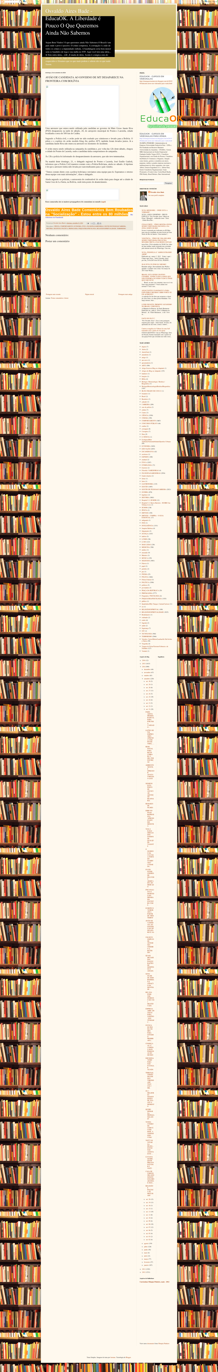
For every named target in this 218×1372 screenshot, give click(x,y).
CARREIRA (146, 404)
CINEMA (145, 418)
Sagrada (144, 623)
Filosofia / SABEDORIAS (150, 470)
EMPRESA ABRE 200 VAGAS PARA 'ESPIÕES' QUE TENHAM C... (150, 1015)
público (144, 601)
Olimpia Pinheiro (163, 1343)
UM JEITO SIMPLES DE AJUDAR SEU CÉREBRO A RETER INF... (150, 944)
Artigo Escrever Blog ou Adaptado (153, 368)
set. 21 (148, 709)
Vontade (144, 651)
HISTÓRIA (49, 228)
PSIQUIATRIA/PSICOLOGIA (87, 228)
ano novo (145, 360)
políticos (144, 585)
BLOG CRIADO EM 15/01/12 (151, 391)
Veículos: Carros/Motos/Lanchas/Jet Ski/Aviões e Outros (157, 640)
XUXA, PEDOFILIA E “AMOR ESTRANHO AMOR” (157, 253)
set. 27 (148, 690)
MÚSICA (145, 558)
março (146, 1259)
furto (143, 481)
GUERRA (145, 492)
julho (146, 1247)
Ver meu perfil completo (156, 195)
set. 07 (148, 1227)
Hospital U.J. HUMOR (149, 500)
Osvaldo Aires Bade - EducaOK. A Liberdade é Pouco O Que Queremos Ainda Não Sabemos (73, 21)
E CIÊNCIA (146, 437)
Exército (144, 468)
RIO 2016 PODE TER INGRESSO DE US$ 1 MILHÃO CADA (150, 999)
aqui (103, 201)
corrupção (145, 429)
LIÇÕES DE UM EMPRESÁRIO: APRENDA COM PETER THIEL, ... (150, 737)
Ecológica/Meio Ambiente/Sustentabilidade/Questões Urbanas (156, 441)
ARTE (144, 365)
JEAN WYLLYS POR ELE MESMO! (154, 264)
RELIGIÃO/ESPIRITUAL (150, 609)
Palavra (144, 563)
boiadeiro (145, 394)
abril (145, 1256)
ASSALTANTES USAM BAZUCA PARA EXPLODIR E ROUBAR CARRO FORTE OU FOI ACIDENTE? (157, 292)
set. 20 (148, 1199)
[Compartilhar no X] (96, 223)
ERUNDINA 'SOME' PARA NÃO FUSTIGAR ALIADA (150, 1064)
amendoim (145, 355)
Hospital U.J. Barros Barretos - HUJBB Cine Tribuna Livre (156, 504)
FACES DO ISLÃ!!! (148, 318)
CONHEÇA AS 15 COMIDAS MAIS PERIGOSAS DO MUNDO (150, 1049)
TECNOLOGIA (147, 634)
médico (144, 550)
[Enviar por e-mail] (92, 223)
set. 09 (148, 1221)
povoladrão (145, 588)
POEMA (144, 574)
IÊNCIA (144, 510)
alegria (144, 347)
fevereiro (147, 1262)
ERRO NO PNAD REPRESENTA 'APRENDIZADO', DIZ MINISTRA (150, 818)
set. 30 (148, 681)
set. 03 (148, 1236)
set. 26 (148, 694)
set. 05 (148, 1233)
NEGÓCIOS (57, 228)
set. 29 (148, 684)
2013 (144, 1269)
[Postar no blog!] (94, 223)
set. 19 (148, 1202)
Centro (144, 412)
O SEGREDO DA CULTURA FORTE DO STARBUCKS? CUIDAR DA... (150, 857)
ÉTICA (84, 226)
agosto (146, 1243)
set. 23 (148, 703)
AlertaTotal (145, 352)
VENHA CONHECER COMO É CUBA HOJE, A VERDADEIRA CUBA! (150, 1129)
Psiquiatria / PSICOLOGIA (150, 596)
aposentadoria (146, 363)
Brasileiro (145, 399)
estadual (144, 460)
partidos (144, 569)
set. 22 (148, 706)
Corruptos (145, 431)
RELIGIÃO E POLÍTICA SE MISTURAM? (150, 1190)
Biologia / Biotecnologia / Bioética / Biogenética (153, 383)
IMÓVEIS (145, 513)
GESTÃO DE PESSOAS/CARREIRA (115, 226)
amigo (144, 357)
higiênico (145, 495)
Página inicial (89, 294)
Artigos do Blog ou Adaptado (151, 371)
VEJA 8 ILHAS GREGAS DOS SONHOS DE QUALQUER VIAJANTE (150, 837)
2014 (144, 667)
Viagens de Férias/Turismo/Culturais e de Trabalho (155, 647)
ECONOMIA (77, 226)
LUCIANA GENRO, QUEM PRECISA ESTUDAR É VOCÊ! (150, 1162)
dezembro (147, 669)
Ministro (144, 555)
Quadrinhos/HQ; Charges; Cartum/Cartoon (155, 604)
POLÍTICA (64, 228)
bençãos (144, 376)
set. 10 (148, 1218)
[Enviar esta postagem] (87, 223)
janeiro (146, 1265)
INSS (143, 523)
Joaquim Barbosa (147, 528)
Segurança (145, 628)
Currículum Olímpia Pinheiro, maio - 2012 (154, 1282)
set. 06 (148, 1230)
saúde (143, 626)
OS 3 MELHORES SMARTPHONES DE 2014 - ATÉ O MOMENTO (150, 1098)
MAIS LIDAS (146, 544)
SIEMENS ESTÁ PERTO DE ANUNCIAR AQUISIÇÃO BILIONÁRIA (150, 792)
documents (150, 1343)
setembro (147, 679)
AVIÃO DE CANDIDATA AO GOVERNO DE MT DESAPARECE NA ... (150, 927)
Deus (143, 434)
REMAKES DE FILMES (149, 806)
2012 (144, 1272)
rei (142, 607)
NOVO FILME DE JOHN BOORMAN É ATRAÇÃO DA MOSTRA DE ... (150, 981)
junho (146, 1250)
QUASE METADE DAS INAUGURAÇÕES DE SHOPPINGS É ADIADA (150, 963)
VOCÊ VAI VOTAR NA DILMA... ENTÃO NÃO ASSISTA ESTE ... (150, 1147)
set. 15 (148, 1208)
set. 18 (148, 1205)
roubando (145, 617)
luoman (113, 1357)
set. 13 (148, 1212)
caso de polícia (146, 407)
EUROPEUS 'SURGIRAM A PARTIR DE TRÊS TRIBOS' (150, 913)
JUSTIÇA (145, 534)
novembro (147, 672)
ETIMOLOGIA (147, 465)
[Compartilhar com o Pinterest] (100, 223)
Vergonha (145, 644)
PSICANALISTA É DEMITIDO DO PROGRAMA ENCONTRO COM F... (150, 897)
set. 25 (148, 697)
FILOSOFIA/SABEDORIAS (95, 226)
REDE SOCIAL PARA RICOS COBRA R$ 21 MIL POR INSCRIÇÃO (150, 754)
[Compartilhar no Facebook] (98, 223)
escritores (145, 454)
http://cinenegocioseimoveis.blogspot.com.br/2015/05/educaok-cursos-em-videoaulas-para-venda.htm (156, 82)
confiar (144, 426)
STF (143, 631)
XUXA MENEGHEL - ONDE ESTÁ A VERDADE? (154, 211)
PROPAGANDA (73, 228)
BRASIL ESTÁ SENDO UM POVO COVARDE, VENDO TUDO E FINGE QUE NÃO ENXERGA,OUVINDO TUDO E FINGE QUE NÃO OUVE (157, 277)
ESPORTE (145, 457)
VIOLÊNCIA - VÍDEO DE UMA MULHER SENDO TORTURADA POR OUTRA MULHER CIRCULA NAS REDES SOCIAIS (157, 240)
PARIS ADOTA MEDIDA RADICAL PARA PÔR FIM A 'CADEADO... (150, 719)
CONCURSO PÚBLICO (149, 423)
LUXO (144, 542)
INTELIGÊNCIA (147, 525)
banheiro (144, 374)
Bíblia (144, 379)
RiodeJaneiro (146, 615)
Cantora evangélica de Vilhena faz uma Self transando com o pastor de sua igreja (156, 329)
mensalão (145, 553)
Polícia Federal (146, 580)
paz (143, 571)
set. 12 (148, 1215)
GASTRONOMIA (147, 484)
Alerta (144, 349)
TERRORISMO (121, 228)
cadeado (144, 402)
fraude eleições (146, 476)
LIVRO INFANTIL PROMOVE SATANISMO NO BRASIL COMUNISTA (157, 305)
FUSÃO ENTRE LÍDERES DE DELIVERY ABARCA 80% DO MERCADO (150, 878)
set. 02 (148, 1239)
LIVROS (144, 539)
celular (144, 410)
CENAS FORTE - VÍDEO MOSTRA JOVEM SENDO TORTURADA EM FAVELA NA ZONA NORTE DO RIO (157, 226)
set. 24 (148, 700)
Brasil (143, 396)
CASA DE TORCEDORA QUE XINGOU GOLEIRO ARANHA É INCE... (150, 1177)
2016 (144, 660)
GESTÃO (145, 487)
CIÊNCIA (57, 226)
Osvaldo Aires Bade (157, 192)
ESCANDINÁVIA (148, 451)
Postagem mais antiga (125, 294)
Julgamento (145, 531)
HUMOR (144, 507)
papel (143, 566)
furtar (143, 478)
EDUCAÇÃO (146, 449)
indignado (145, 520)
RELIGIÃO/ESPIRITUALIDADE (106, 228)
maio (146, 1253)
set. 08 (148, 1224)
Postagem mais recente (53, 294)
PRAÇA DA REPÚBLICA (150, 590)
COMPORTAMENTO (66, 226)
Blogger (128, 1357)
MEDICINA (146, 547)
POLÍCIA (145, 577)
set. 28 (148, 687)
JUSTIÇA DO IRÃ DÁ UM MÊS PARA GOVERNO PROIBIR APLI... (150, 1032)
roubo (143, 620)
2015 (144, 663)
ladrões (144, 536)
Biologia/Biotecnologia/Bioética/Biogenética (156, 386)
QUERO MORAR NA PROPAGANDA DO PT (150, 1114)
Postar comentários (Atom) (59, 298)
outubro (147, 675)
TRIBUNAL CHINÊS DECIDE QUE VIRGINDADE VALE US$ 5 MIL (150, 1080)
